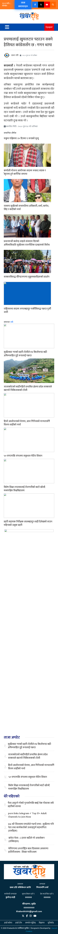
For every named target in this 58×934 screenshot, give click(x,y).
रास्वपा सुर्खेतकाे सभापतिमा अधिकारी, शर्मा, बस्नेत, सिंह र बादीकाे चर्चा (26, 207)
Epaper (49, 27)
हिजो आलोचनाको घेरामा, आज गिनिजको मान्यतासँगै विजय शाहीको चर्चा (27, 423)
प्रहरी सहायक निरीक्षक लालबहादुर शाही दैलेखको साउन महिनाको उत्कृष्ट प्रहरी (28, 523)
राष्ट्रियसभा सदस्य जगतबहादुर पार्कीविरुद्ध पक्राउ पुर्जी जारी (27, 310)
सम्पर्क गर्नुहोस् (30, 922)
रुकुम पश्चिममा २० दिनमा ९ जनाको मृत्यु (21, 138)
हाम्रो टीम (18, 922)
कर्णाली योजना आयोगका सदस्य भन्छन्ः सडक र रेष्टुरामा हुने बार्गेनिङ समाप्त (25, 172)
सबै (11, 322)
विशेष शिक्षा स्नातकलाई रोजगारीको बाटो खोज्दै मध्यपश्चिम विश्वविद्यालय (24, 489)
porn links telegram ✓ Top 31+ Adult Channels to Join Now (27, 815)
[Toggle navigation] (7, 27)
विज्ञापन (42, 922)
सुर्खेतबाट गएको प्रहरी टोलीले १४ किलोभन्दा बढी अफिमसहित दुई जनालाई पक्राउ (25, 353)
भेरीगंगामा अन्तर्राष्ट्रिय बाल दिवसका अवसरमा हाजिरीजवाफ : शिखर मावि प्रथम (28, 850)
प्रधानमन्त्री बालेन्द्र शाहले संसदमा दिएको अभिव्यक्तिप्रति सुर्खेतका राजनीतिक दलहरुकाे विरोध (27, 243)
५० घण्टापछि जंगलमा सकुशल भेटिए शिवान (23, 456)
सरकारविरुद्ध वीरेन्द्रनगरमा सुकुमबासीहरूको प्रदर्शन (26, 277)
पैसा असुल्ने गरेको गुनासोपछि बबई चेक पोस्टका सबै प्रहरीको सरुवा (31, 804)
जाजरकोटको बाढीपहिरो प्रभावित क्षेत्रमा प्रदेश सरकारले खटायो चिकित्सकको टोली (28, 388)
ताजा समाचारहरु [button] (23, 4)
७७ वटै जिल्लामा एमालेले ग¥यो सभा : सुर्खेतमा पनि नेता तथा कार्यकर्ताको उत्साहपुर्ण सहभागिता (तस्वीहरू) (31, 827)
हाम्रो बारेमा (8, 922)
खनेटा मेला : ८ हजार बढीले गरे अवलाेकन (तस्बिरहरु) (26, 839)
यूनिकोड (51, 922)
